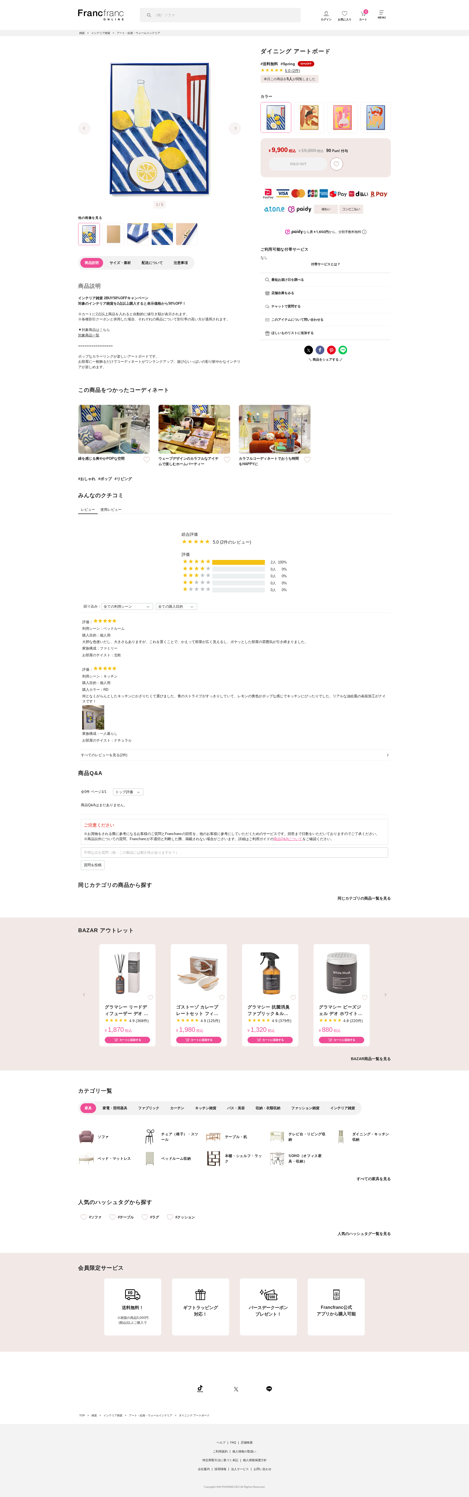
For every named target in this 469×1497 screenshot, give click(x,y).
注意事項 (181, 263)
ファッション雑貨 (305, 1108)
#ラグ (154, 1217)
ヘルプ (221, 1442)
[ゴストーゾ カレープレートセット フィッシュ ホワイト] (199, 973)
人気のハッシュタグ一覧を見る (364, 1233)
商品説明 (92, 263)
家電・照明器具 (115, 1108)
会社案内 (204, 1469)
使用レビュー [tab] (111, 510)
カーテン (177, 1108)
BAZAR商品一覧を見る (371, 1059)
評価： (87, 622)
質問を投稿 (93, 865)
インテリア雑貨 (342, 1108)
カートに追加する (130, 1039)
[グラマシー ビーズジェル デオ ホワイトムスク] (341, 973)
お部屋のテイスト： (98, 655)
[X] (236, 1388)
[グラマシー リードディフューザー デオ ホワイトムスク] (127, 973)
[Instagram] (218, 1388)
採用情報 (220, 1469)
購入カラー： (92, 690)
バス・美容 (236, 1108)
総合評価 (190, 534)
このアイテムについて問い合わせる (297, 320)
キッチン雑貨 (205, 1108)
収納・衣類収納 (268, 1108)
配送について (152, 263)
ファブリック (148, 1108)
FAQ (233, 1442)
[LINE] (269, 1388)
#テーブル (126, 1217)
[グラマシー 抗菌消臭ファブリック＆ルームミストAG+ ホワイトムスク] (270, 973)
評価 (186, 554)
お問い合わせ (262, 1469)
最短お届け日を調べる (287, 280)
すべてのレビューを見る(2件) (104, 755)
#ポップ (105, 479)
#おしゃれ (87, 479)
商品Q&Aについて (288, 839)
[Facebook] (252, 1388)
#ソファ (95, 1217)
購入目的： (91, 635)
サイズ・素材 (120, 263)
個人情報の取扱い (244, 1451)
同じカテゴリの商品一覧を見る (364, 898)
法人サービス (240, 1469)
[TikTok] (200, 1388)
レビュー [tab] (88, 510)
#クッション (185, 1217)
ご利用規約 (220, 1451)
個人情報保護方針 (255, 1460)
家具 (88, 1108)
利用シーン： (92, 628)
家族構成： (91, 648)
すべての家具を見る (374, 1179)
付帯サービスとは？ (325, 264)
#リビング (123, 479)
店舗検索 (247, 1442)
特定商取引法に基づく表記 (220, 1460)
